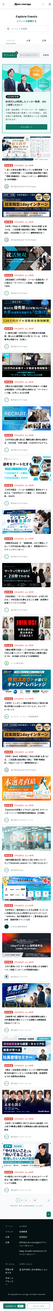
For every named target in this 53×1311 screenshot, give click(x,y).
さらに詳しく (26, 127)
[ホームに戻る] (23, 5)
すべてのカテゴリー (29, 55)
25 (35, 1200)
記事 (44, 40)
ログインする (38, 1306)
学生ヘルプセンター (9, 1281)
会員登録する (13, 1306)
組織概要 (23, 1231)
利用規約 (23, 1237)
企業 (28, 40)
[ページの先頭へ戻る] (48, 1214)
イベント (11, 40)
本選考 (46, 55)
